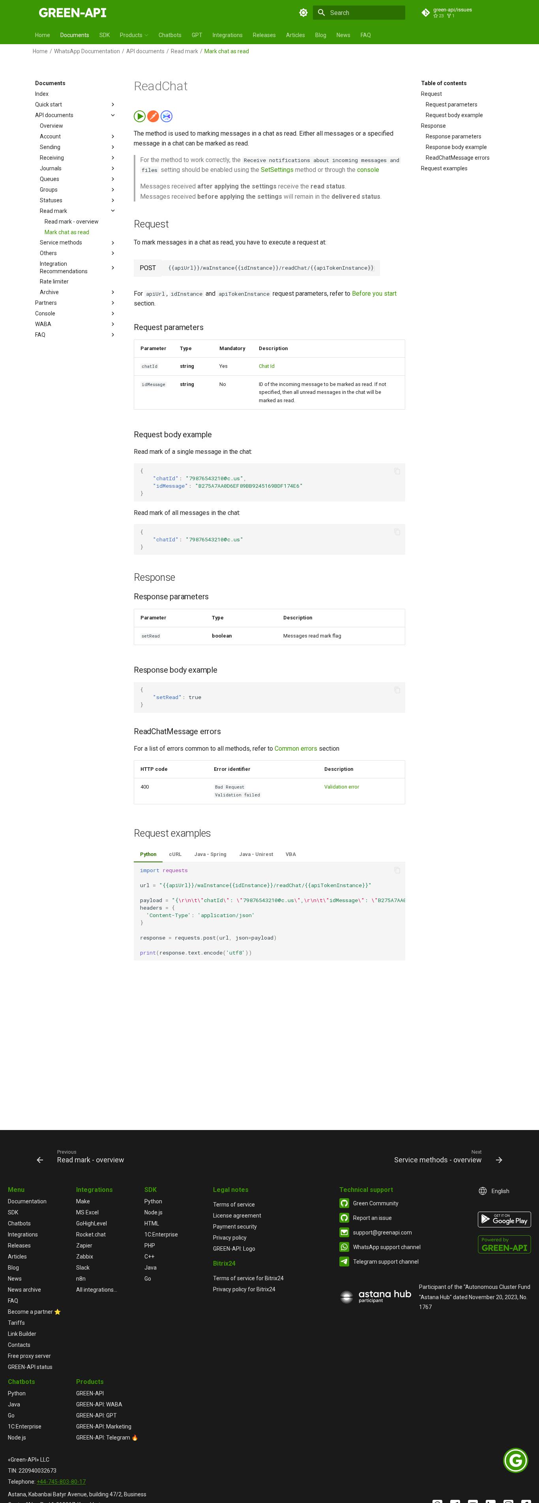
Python (148, 854)
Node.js (153, 1212)
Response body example (456, 147)
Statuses (51, 200)
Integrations (228, 35)
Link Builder (22, 1334)
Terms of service (234, 1204)
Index (42, 94)
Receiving (52, 158)
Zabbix (84, 1256)
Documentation (27, 1201)
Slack (83, 1267)
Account (50, 136)
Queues (49, 178)
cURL (175, 854)
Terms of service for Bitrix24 (248, 1278)
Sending (50, 147)
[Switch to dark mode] (303, 13)
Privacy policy (230, 1237)
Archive (49, 292)
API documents (145, 51)
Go (147, 1278)
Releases (264, 35)
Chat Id (267, 366)
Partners (46, 303)
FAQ (366, 35)
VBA (291, 854)
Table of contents (444, 83)
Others (48, 253)
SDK (104, 35)
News (343, 35)
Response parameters (453, 136)
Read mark (184, 51)
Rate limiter (54, 281)
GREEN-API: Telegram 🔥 (107, 1437)
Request (431, 94)
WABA (43, 324)
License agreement (237, 1215)
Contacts (19, 1345)
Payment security (235, 1226)
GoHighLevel (91, 1223)
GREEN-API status (30, 1367)
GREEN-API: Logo (234, 1249)
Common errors (296, 748)
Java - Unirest (256, 854)
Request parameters (451, 104)
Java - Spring (210, 854)
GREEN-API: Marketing (103, 1426)
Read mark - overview (72, 221)
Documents (74, 35)
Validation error (341, 787)
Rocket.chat (91, 1234)
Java (150, 1267)
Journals (51, 168)
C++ (149, 1256)
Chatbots (170, 35)
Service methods (61, 242)
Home (42, 35)
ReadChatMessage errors (458, 158)
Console (45, 313)
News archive (24, 1290)
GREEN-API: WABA (99, 1404)
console (368, 169)
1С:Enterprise (161, 1234)
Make (83, 1201)
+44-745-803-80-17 (61, 1482)
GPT (197, 35)
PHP (149, 1245)
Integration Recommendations (64, 267)
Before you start (374, 293)
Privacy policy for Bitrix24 (244, 1289)
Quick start (48, 104)
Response (433, 126)
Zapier (84, 1245)
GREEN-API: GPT (96, 1415)
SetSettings (277, 169)
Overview (51, 126)
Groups (49, 189)
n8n (81, 1278)
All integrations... (96, 1290)
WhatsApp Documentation (87, 51)
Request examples (444, 168)
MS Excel (87, 1212)
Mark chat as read (67, 232)
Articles (295, 35)
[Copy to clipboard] (372, 268)
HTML (151, 1223)
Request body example (454, 115)
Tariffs (16, 1323)
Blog (320, 35)
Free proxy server (29, 1356)
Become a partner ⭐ (34, 1312)
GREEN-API (90, 1393)
